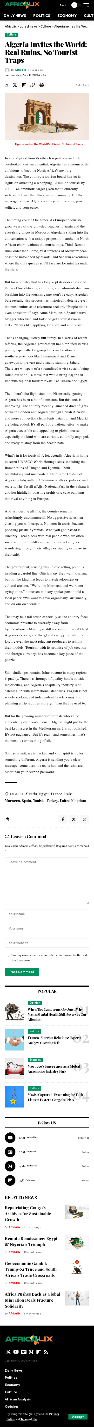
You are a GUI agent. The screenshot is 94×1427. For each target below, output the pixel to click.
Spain (26, 800)
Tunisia (39, 800)
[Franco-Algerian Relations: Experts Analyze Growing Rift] (14, 1040)
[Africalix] (22, 5)
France (56, 794)
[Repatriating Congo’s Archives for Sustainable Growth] (77, 1212)
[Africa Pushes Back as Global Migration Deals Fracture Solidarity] (77, 1298)
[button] (77, 1417)
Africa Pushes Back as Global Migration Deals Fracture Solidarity (32, 1299)
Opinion (35, 1002)
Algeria (31, 794)
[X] (8, 1352)
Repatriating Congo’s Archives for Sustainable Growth (28, 1213)
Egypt (44, 794)
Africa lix (21, 69)
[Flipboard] (47, 1180)
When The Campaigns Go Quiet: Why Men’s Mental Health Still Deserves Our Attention (57, 1014)
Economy (35, 1059)
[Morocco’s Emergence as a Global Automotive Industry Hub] (14, 1068)
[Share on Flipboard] (24, 85)
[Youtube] (47, 1137)
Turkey (52, 800)
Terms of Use (28, 1419)
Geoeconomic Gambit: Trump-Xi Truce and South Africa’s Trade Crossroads (31, 1269)
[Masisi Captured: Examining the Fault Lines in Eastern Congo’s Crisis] (14, 1097)
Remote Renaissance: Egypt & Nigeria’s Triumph (31, 1241)
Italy (68, 794)
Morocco (12, 800)
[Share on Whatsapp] (84, 819)
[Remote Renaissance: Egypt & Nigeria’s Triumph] (77, 1242)
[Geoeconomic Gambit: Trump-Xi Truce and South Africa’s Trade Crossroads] (77, 1267)
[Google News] (47, 1152)
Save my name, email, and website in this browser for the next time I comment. (49, 957)
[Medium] (47, 1166)
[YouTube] (16, 1352)
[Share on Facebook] (62, 819)
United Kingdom (73, 800)
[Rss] (45, 1352)
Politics (34, 1031)
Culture (11, 34)
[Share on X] (15, 85)
